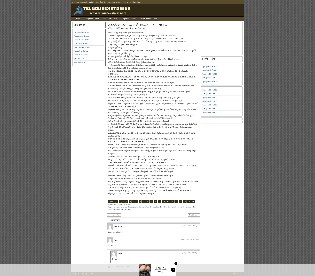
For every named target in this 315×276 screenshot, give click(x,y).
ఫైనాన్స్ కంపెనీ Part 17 (210, 109)
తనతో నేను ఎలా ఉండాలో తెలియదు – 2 (131, 25)
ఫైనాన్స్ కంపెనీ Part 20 (210, 74)
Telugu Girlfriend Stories (82, 47)
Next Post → (194, 215)
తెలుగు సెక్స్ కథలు (110, 19)
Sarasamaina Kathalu (81, 32)
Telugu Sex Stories (92, 19)
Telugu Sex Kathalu (169, 207)
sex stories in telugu (120, 207)
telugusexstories (126, 209)
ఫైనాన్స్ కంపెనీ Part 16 (210, 112)
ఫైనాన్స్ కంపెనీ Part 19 (210, 78)
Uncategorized (79, 58)
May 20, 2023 (115, 28)
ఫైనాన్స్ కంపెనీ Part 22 (210, 66)
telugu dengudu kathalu (153, 207)
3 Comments (141, 28)
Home (77, 19)
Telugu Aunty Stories (128, 19)
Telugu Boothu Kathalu (148, 19)
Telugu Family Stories (82, 43)
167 (164, 25)
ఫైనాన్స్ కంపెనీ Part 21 (210, 70)
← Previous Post (114, 215)
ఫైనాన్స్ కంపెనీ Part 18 (210, 81)
